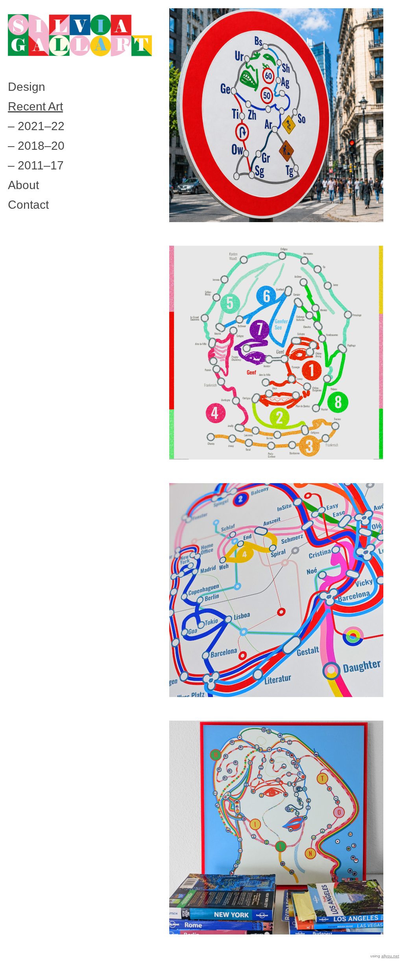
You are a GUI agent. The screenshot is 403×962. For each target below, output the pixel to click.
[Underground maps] (276, 600)
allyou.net (390, 956)
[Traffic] (276, 125)
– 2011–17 (36, 165)
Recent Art (35, 106)
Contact (28, 204)
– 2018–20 (36, 145)
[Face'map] (276, 362)
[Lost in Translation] (276, 837)
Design (26, 86)
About (23, 184)
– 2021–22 (36, 126)
